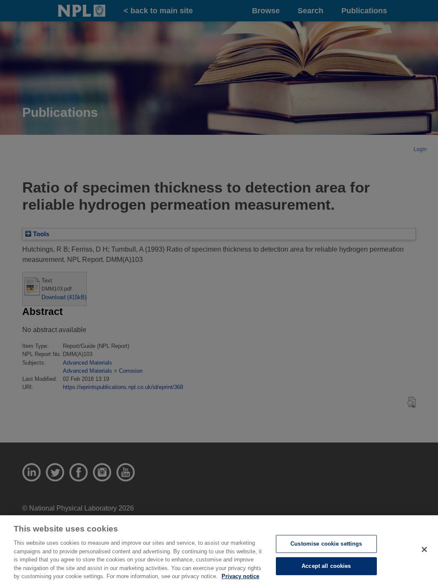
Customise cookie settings (326, 543)
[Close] (424, 549)
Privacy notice (240, 576)
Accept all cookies (326, 566)
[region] (219, 550)
